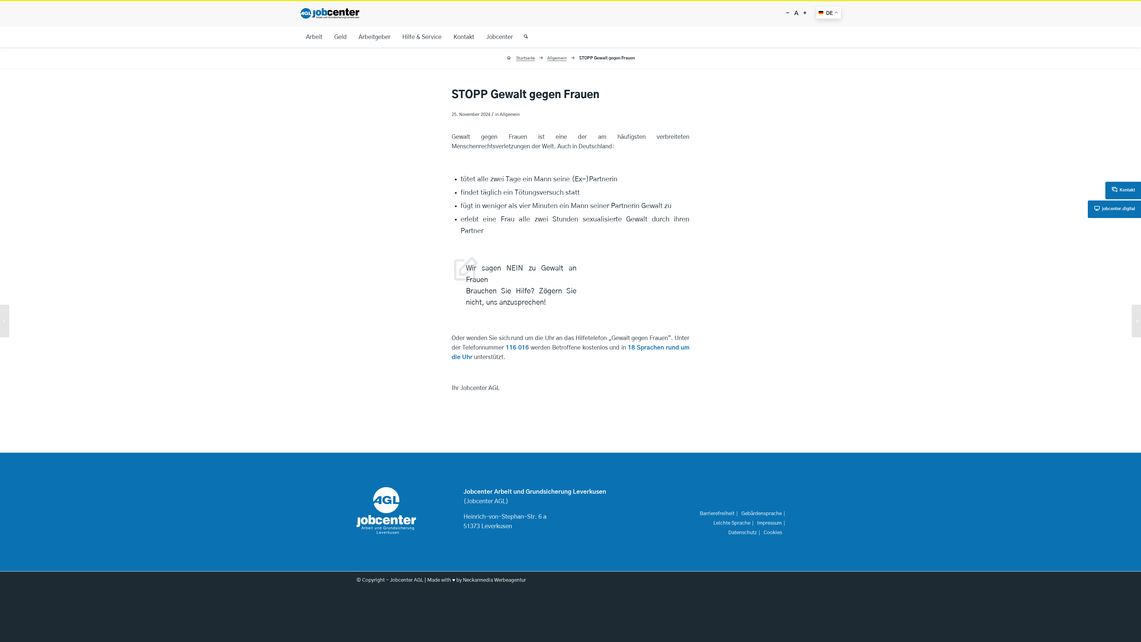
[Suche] (523, 37)
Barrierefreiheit (717, 513)
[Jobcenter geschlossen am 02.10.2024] (4, 321)
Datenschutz (742, 532)
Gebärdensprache (761, 513)
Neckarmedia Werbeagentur (494, 580)
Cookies (773, 532)
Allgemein (510, 114)
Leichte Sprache (731, 523)
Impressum (769, 523)
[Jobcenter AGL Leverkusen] (330, 13)
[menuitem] (314, 37)
